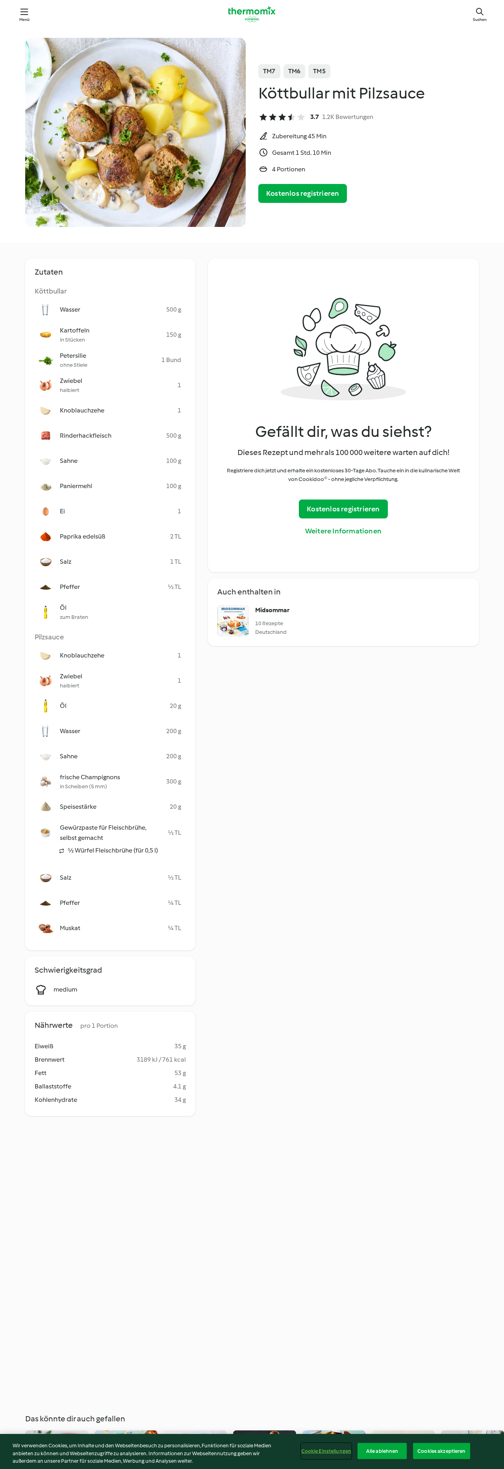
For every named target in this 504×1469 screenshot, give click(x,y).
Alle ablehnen (382, 1451)
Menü (24, 19)
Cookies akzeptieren (441, 1451)
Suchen (480, 19)
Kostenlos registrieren (302, 193)
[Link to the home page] (252, 14)
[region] (252, 1451)
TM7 (269, 71)
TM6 (294, 71)
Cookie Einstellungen (326, 1451)
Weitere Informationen (343, 531)
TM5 (319, 71)
